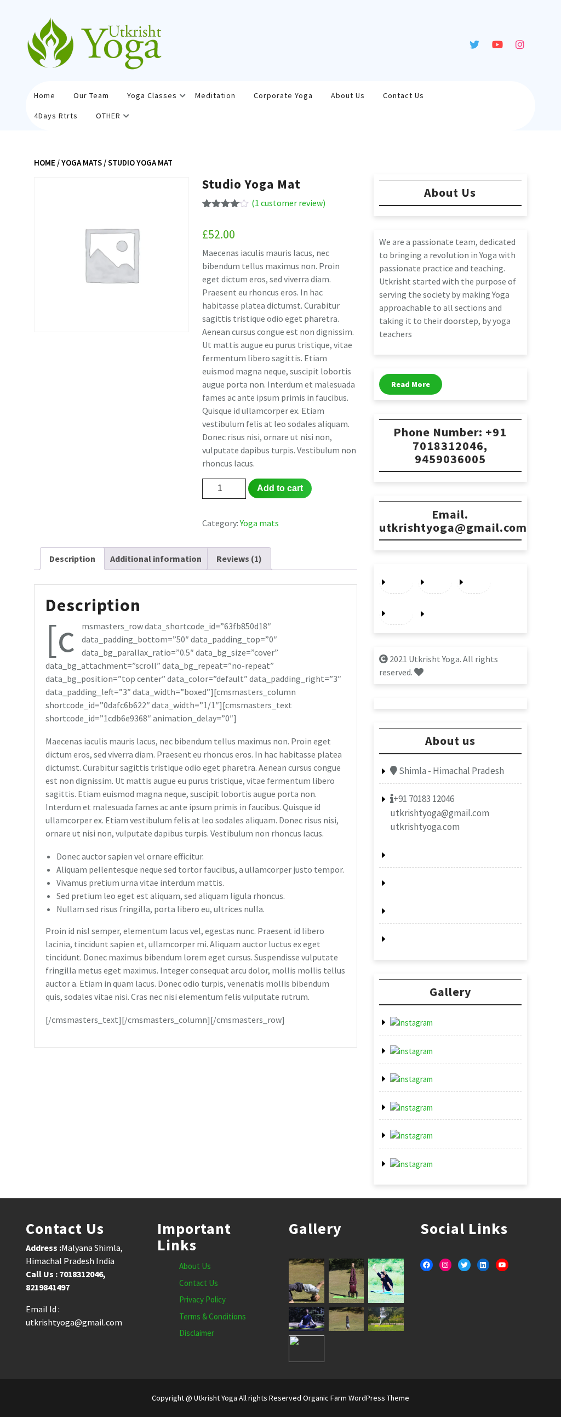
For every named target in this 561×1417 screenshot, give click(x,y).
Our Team (91, 95)
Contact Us (403, 95)
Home (44, 95)
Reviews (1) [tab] (239, 558)
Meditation (215, 95)
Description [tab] (72, 558)
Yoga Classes (152, 95)
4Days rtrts (56, 116)
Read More (410, 384)
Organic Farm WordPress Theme (355, 1398)
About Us (348, 95)
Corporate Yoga (283, 95)
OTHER (108, 116)
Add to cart (280, 488)
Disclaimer (196, 1333)
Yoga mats (81, 162)
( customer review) (288, 202)
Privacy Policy (202, 1299)
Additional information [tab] (156, 558)
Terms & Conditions (212, 1316)
